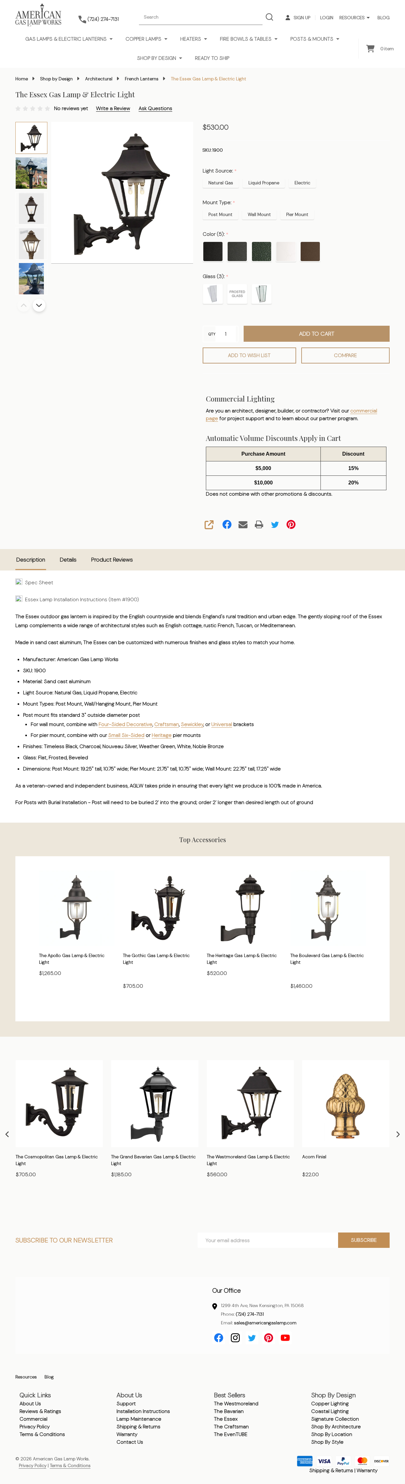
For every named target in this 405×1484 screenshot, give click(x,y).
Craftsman (166, 724)
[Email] (243, 524)
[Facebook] (227, 524)
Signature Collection (335, 1419)
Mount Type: (219, 202)
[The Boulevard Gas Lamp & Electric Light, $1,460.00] (328, 908)
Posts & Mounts (311, 39)
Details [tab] (68, 559)
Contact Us (130, 1442)
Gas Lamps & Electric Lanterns (66, 39)
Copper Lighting (330, 1403)
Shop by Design (156, 58)
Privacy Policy (35, 1426)
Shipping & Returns (138, 1426)
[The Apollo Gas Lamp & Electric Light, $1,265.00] (77, 908)
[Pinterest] (291, 524)
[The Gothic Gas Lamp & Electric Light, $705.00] (160, 908)
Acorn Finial (314, 1157)
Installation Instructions (143, 1411)
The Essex (226, 1419)
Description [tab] (30, 559)
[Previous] (7, 1134)
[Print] (259, 524)
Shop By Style (327, 1442)
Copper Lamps (143, 39)
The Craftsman (231, 1426)
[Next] (398, 1134)
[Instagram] (235, 1337)
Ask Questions (155, 108)
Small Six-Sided (126, 735)
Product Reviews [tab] (112, 559)
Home (21, 79)
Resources (352, 17)
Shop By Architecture (336, 1426)
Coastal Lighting (330, 1411)
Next (39, 305)
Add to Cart (316, 334)
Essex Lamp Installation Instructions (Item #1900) (80, 599)
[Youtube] (285, 1337)
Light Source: (220, 170)
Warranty (127, 1434)
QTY (211, 334)
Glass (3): (216, 276)
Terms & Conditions (42, 1434)
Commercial (33, 1419)
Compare (345, 355)
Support (126, 1403)
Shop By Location (331, 1434)
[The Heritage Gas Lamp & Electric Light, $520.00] (244, 908)
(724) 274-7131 (250, 1314)
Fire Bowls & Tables (245, 39)
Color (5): (216, 234)
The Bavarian (229, 1411)
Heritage (162, 735)
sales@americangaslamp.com (265, 1323)
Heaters (190, 39)
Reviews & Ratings (40, 1411)
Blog (383, 17)
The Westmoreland (236, 1403)
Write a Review (113, 108)
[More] (368, 18)
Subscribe (364, 1240)
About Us (30, 1403)
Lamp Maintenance (139, 1419)
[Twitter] (275, 524)
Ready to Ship (212, 58)
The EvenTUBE (230, 1434)
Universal (221, 724)
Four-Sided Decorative (125, 724)
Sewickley (192, 724)
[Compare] (96, 1202)
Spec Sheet (37, 582)
